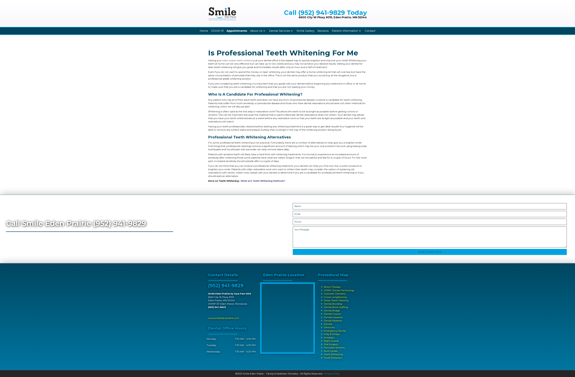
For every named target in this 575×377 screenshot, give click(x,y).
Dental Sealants (333, 320)
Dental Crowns (332, 313)
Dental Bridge (332, 310)
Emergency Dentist (335, 330)
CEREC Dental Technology (339, 290)
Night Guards (331, 340)
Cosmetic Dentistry (335, 293)
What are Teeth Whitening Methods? (263, 180)
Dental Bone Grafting (336, 307)
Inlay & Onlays (332, 334)
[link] (203, 30)
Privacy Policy (332, 373)
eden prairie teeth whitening (238, 60)
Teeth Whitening (333, 354)
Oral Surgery (331, 344)
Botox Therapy (332, 286)
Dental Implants (333, 317)
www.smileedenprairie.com (223, 318)
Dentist (328, 324)
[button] (430, 252)
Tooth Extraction (333, 357)
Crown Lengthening (335, 297)
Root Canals (331, 351)
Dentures (329, 327)
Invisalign (329, 337)
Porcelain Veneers (334, 347)
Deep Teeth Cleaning (336, 300)
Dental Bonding (333, 303)
